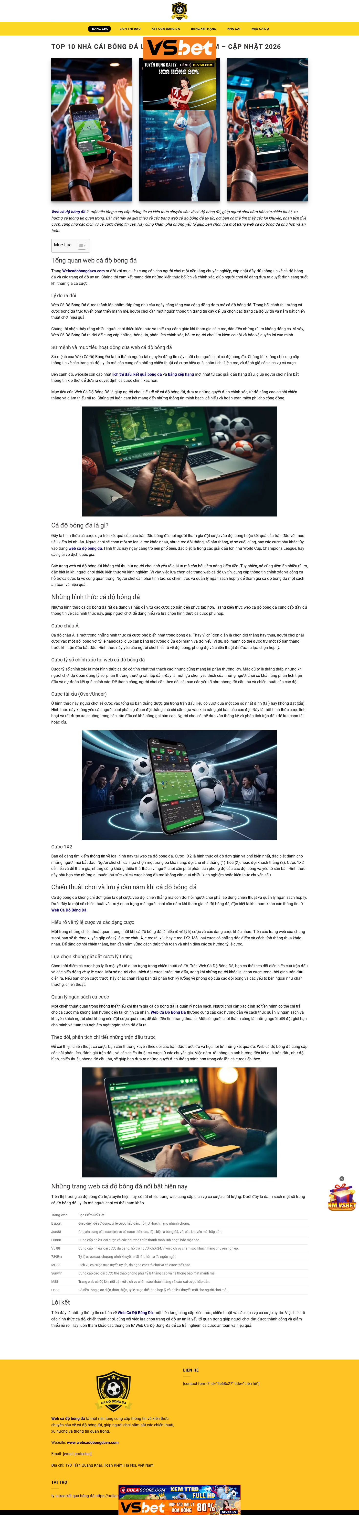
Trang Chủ (99, 29)
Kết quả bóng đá (166, 29)
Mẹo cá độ (260, 29)
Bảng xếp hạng (203, 29)
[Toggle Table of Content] (79, 246)
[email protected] (77, 1453)
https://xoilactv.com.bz (115, 1495)
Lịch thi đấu (130, 29)
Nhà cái (234, 29)
